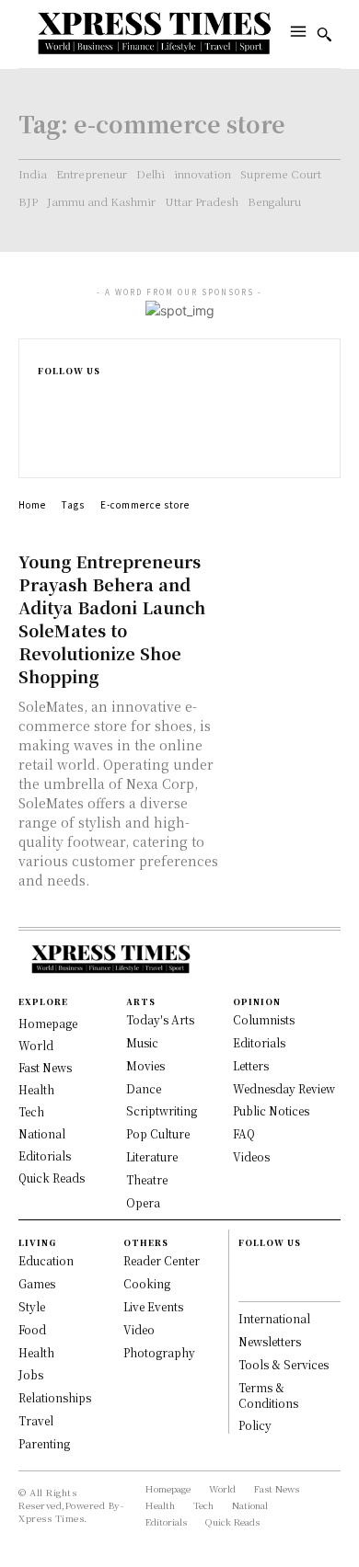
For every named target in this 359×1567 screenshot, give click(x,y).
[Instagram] (45, 412)
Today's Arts (160, 1019)
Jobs (30, 1374)
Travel (35, 1420)
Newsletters (269, 1341)
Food (32, 1329)
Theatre (147, 1179)
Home (32, 504)
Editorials (259, 1042)
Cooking (146, 1283)
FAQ (244, 1133)
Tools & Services (283, 1364)
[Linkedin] (45, 432)
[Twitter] (45, 451)
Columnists (264, 1019)
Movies (145, 1065)
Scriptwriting (161, 1110)
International (274, 1318)
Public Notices (271, 1110)
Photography (159, 1352)
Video (139, 1329)
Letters (251, 1065)
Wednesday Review (284, 1088)
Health (36, 1352)
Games (36, 1283)
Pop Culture (158, 1133)
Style (31, 1306)
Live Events (153, 1306)
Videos (251, 1156)
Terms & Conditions (268, 1395)
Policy (255, 1425)
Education (46, 1260)
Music (142, 1042)
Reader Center (161, 1260)
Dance (143, 1088)
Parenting (44, 1443)
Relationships (54, 1397)
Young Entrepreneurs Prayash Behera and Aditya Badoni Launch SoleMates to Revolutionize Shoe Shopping (111, 618)
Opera (143, 1202)
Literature (152, 1156)
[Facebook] (45, 393)
